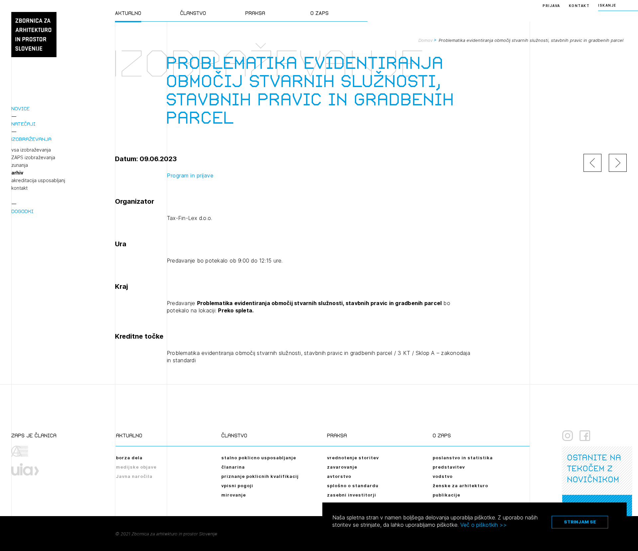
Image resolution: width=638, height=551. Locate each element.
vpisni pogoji (237, 486)
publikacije (446, 495)
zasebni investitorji (351, 495)
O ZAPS (319, 13)
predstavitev (449, 467)
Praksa (255, 13)
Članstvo (193, 13)
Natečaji (23, 124)
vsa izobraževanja (31, 150)
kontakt (19, 188)
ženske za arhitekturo (460, 486)
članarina (233, 467)
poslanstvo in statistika (463, 458)
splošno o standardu (352, 486)
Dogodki (22, 211)
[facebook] (585, 435)
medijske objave (136, 467)
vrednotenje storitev (353, 458)
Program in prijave (190, 175)
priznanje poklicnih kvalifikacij (260, 476)
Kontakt (579, 5)
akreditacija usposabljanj (38, 180)
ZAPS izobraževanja (33, 158)
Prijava (551, 5)
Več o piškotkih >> (483, 524)
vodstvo (443, 476)
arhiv (17, 173)
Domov (425, 40)
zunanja (19, 165)
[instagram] (567, 435)
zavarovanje (342, 467)
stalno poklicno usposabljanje (258, 458)
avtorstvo (339, 476)
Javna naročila (134, 476)
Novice (20, 108)
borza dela (129, 458)
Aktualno (128, 13)
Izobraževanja (31, 139)
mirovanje (233, 495)
